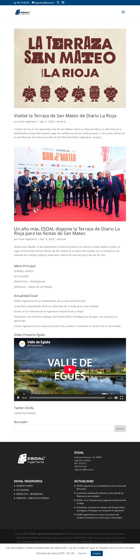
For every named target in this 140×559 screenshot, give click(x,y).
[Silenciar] (116, 397)
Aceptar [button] (97, 553)
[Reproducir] (18, 397)
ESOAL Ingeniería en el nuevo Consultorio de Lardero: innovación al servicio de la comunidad (67, 326)
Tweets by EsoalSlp (25, 413)
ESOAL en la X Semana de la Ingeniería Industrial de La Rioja (48, 311)
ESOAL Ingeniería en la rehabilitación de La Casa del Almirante (50, 301)
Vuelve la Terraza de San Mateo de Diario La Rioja (65, 115)
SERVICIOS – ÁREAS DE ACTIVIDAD (33, 286)
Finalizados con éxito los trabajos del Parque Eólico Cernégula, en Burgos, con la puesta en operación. (101, 509)
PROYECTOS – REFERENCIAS (30, 281)
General (61, 121)
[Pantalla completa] (121, 397)
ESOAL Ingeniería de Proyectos (45, 533)
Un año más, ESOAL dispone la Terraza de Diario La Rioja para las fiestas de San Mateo (67, 231)
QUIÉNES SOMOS (24, 271)
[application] (70, 369)
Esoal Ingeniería (28, 121)
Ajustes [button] (82, 553)
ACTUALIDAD (21, 276)
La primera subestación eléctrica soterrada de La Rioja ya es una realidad (56, 306)
